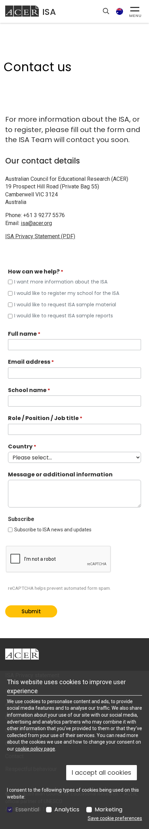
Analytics (66, 809)
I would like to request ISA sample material (65, 304)
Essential (27, 809)
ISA (49, 12)
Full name (22, 334)
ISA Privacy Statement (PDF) (40, 236)
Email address (29, 362)
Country (20, 446)
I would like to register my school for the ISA (66, 293)
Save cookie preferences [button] (115, 818)
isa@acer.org (36, 223)
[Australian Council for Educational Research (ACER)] (22, 11)
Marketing (108, 809)
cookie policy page (35, 749)
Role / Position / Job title (43, 418)
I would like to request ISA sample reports (63, 316)
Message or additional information (60, 474)
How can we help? (34, 272)
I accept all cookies (101, 772)
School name (27, 390)
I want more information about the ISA (60, 282)
